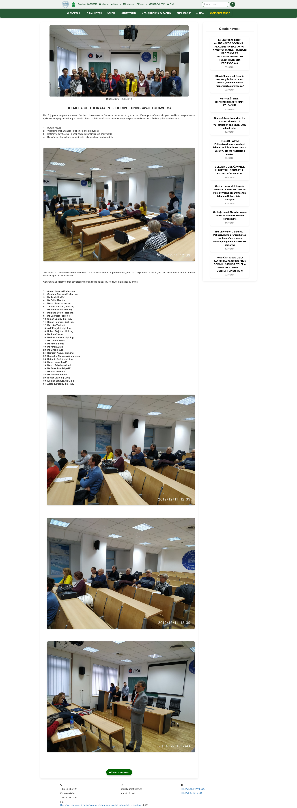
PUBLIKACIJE (184, 13)
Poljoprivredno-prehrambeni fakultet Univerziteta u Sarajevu (112, 804)
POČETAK (75, 13)
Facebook (142, 4)
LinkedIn (116, 4)
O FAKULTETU (94, 13)
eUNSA (200, 13)
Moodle (104, 4)
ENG (171, 4)
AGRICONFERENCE (219, 13)
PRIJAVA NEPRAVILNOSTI (194, 788)
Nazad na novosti (120, 772)
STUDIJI (111, 13)
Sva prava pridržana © (71, 804)
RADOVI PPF (158, 4)
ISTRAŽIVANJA (128, 13)
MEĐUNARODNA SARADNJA (157, 13)
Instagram (129, 4)
